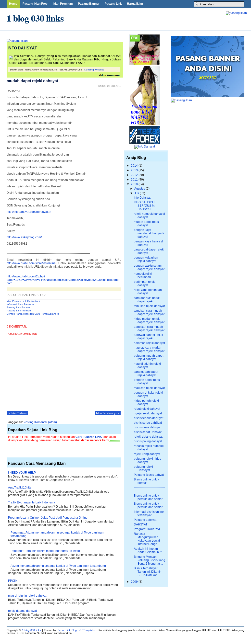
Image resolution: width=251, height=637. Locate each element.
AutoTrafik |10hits (19, 487)
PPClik (12, 580)
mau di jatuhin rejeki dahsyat (27, 595)
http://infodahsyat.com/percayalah (29, 212)
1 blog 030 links (35, 18)
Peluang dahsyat (145, 520)
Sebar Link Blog (67, 630)
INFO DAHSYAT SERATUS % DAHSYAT (144, 206)
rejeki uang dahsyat (147, 454)
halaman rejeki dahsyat (149, 343)
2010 (134, 184)
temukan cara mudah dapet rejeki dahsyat (149, 312)
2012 (134, 175)
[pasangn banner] (236, 13)
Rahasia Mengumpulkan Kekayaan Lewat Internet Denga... (147, 539)
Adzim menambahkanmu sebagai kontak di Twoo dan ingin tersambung (58, 566)
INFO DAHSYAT (22, 48)
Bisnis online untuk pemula (146, 481)
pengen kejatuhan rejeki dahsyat (146, 259)
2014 (134, 165)
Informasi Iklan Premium (20, 304)
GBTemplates (87, 630)
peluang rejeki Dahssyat (143, 468)
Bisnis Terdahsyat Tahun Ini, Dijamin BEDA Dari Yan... (148, 572)
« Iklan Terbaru (17, 413)
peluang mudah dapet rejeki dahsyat (148, 357)
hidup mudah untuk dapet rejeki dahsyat (149, 320)
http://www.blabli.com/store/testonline (31, 263)
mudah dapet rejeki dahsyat (147, 223)
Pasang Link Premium (19, 310)
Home (13, 3)
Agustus (140, 188)
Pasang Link (113, 3)
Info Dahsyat (142, 197)
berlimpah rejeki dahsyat (144, 283)
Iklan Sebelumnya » (107, 413)
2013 (134, 170)
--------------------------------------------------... (149, 489)
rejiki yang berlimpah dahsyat (148, 291)
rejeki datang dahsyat (22, 611)
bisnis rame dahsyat (147, 427)
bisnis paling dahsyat (148, 441)
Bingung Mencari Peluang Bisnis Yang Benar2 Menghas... (149, 560)
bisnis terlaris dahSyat (148, 418)
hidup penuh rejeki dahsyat (146, 402)
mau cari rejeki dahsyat (149, 388)
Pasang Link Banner (18, 307)
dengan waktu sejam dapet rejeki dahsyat (149, 267)
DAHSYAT (140, 524)
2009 (134, 581)
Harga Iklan (135, 3)
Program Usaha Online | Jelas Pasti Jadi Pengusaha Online (48, 517)
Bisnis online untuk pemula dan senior (148, 497)
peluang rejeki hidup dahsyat (147, 460)
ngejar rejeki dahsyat (148, 413)
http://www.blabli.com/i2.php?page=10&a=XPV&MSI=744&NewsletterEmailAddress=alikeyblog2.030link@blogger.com (63, 280)
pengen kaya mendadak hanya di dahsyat (149, 233)
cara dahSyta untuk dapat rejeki (147, 299)
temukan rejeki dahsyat (149, 306)
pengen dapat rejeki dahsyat (147, 381)
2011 (134, 179)
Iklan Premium (63, 3)
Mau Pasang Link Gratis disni (23, 301)
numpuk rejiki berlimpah (143, 275)
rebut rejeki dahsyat (147, 408)
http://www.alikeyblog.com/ (24, 237)
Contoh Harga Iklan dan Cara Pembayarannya (33, 313)
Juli (137, 193)
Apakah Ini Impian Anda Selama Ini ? (148, 550)
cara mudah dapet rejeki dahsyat (146, 373)
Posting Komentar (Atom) (40, 422)
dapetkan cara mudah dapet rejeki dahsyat (149, 328)
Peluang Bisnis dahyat (149, 475)
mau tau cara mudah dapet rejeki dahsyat (149, 349)
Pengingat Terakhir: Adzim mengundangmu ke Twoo (45, 551)
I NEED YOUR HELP (22, 472)
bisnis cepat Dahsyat (148, 432)
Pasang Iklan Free (35, 3)
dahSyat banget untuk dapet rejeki (148, 336)
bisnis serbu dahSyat (148, 422)
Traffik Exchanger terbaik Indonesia (31, 502)
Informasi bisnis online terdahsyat (149, 513)
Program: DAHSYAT (147, 529)
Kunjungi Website (94, 69)
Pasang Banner (89, 3)
